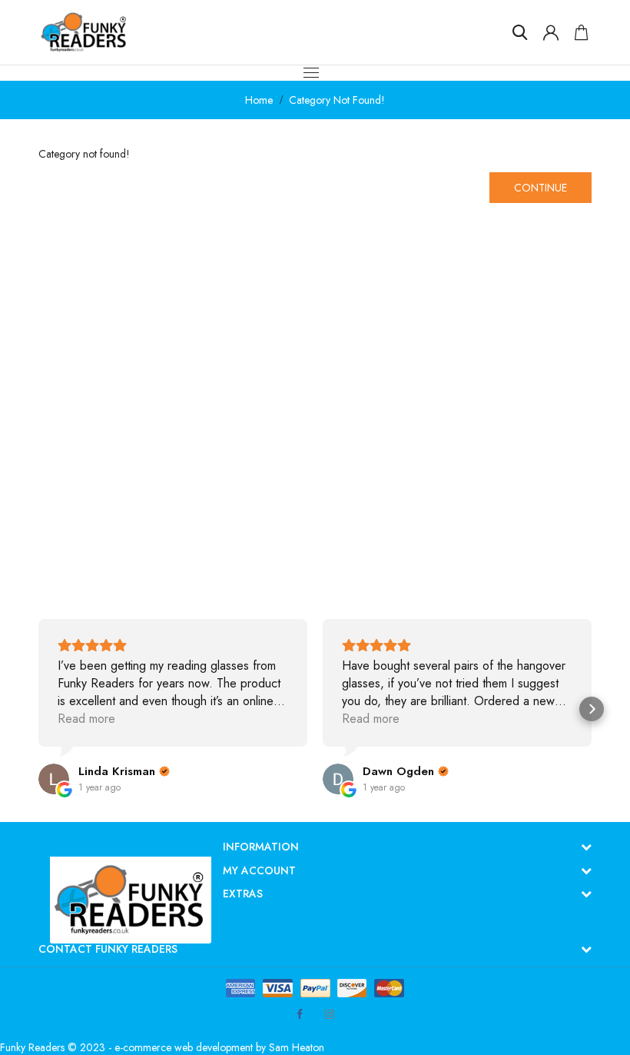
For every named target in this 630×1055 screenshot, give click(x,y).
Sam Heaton (296, 1047)
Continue (540, 187)
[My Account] (551, 32)
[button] (38, 709)
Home (259, 100)
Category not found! (337, 100)
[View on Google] (53, 779)
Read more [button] (86, 718)
